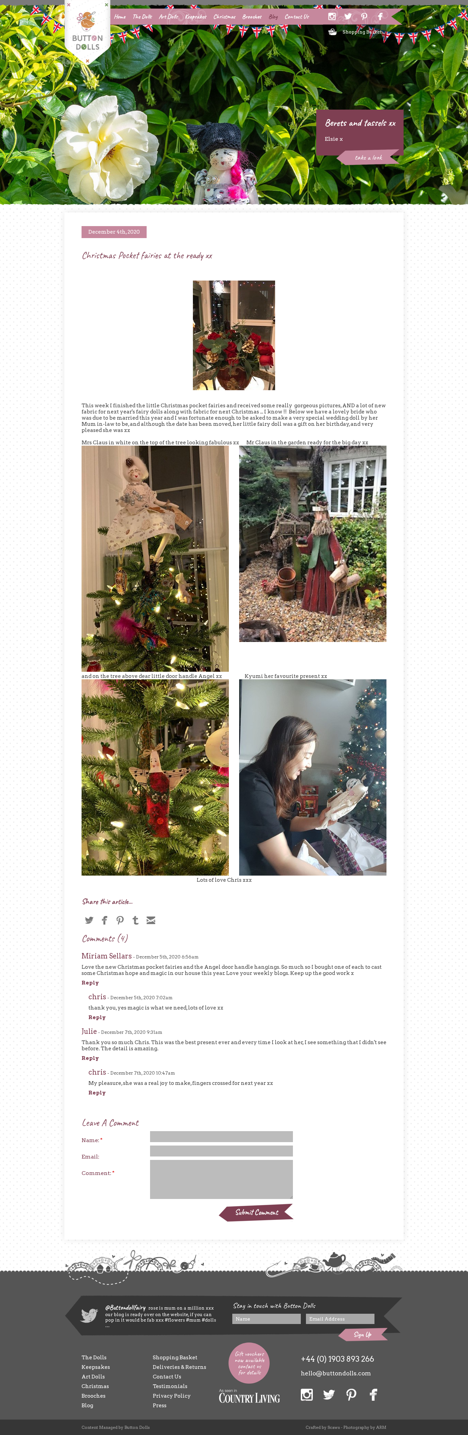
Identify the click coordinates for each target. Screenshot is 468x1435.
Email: (90, 1156)
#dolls (208, 1320)
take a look (368, 157)
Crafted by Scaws (323, 1427)
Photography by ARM (364, 1427)
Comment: (98, 1173)
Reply (90, 983)
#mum (193, 1320)
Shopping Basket (362, 32)
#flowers (175, 1320)
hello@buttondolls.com (336, 1373)
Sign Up (362, 1334)
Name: (92, 1140)
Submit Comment (256, 1212)
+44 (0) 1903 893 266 (337, 1358)
